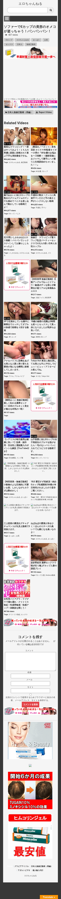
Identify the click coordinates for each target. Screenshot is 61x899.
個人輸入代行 (38, 870)
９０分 (38, 376)
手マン (43, 208)
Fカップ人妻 (40, 575)
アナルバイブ (19, 376)
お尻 (46, 40)
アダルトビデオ (24, 870)
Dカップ (8, 40)
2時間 (38, 337)
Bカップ (44, 337)
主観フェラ (40, 298)
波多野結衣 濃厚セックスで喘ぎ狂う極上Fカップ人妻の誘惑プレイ (44, 565)
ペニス (17, 214)
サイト (30, 687)
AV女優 (38, 171)
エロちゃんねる (30, 4)
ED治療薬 (12, 458)
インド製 (20, 458)
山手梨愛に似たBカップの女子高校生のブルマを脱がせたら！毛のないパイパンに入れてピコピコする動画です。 (44, 445)
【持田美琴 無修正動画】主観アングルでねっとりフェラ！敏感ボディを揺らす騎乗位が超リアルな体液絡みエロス (43, 285)
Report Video (45, 112)
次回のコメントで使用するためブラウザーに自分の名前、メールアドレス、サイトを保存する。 (30, 698)
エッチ (13, 337)
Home (9, 866)
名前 (30, 672)
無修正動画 (30, 44)
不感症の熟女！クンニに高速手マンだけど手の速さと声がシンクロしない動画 (43, 198)
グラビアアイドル (22, 866)
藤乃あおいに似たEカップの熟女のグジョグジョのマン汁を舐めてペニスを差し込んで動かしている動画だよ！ (17, 201)
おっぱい (36, 40)
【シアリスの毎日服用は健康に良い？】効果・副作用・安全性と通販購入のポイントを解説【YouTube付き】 (16, 445)
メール (30, 680)
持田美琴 (48, 298)
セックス (9, 44)
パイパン (45, 458)
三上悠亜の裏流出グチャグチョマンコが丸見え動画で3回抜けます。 (17, 526)
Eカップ (12, 214)
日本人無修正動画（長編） (19, 112)
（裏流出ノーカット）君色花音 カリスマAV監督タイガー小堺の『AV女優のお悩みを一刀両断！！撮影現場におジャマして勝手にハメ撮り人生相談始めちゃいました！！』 (44, 156)
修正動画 (24, 162)
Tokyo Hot (45, 376)
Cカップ (45, 171)
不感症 (38, 208)
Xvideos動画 (50, 575)
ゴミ (49, 253)
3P (10, 337)
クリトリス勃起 (14, 614)
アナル (11, 376)
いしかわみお (14, 253)
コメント (30, 650)
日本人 (19, 44)
